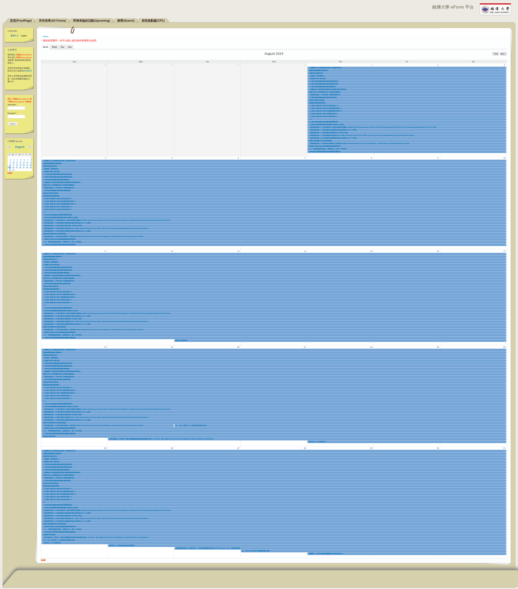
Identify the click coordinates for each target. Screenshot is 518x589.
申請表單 (28, 71)
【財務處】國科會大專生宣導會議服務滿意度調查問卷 (324, 146)
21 (27, 164)
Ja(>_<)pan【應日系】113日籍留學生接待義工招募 (190, 425)
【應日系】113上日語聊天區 (316, 441)
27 (24, 167)
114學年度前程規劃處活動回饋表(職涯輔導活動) (323, 122)
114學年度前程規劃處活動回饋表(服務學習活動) (323, 84)
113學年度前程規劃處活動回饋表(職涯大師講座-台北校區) (326, 124)
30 (10, 169)
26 (20, 167)
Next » (502, 54)
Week (54, 46)
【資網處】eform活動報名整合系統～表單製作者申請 (325, 68)
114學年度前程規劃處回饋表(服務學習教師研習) (323, 81)
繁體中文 (15, 36)
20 (24, 164)
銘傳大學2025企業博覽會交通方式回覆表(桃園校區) (324, 92)
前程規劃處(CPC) (153, 20)
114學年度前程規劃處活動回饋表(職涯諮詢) (322, 86)
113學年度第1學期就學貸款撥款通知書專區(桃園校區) (324, 151)
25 (17, 167)
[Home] (496, 9)
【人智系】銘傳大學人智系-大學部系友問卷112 (323, 114)
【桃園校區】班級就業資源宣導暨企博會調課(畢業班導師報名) (328, 89)
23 (10, 167)
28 (27, 167)
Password (12, 113)
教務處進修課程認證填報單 (317, 103)
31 (13, 169)
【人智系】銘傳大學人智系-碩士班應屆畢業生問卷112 (325, 108)
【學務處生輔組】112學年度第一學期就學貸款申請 (324, 95)
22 (31, 164)
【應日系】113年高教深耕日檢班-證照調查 (121, 545)
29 (31, 167)
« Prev (496, 54)
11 (17, 162)
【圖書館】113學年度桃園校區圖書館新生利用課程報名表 (325, 553)
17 (13, 164)
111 (310, 119)
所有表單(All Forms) (52, 20)
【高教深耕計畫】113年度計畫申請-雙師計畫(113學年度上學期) (328, 132)
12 (20, 162)
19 (20, 164)
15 (31, 162)
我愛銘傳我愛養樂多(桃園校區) (318, 70)
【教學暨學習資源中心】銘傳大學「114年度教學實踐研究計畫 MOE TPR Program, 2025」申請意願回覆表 (207, 548)
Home (45, 36)
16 (10, 164)
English (24, 36)
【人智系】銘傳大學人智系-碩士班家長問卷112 (323, 116)
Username (12, 105)
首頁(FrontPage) (21, 20)
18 (17, 164)
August (19, 147)
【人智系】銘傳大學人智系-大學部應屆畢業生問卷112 (325, 111)
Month (46, 46)
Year (70, 46)
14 (27, 162)
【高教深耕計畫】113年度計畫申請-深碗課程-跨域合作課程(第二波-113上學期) (333, 138)
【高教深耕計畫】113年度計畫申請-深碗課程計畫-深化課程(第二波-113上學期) (333, 130)
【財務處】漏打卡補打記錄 (317, 78)
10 (13, 162)
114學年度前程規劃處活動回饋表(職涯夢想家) (323, 97)
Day (62, 46)
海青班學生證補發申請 (316, 73)
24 (13, 167)
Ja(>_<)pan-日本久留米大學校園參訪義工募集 (256, 551)
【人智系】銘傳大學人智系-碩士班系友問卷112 (323, 105)
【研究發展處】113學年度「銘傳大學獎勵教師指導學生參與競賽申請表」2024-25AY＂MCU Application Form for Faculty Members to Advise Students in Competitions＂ (161, 439)
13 (24, 162)
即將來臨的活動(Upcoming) (91, 20)
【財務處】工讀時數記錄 (316, 76)
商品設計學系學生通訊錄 (316, 100)
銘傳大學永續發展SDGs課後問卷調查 (320, 141)
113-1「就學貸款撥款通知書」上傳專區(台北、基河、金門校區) (327, 149)
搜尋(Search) (126, 20)
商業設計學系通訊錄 (181, 340)
